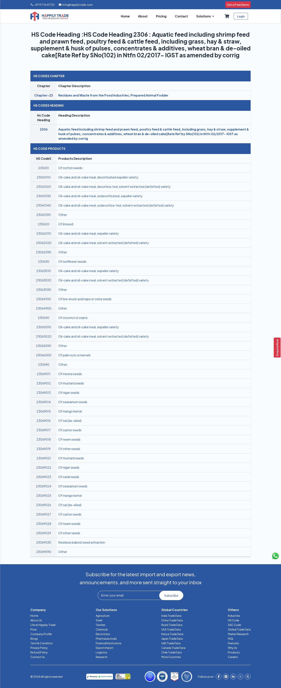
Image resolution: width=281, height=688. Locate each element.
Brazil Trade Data (171, 624)
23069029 (43, 533)
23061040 (43, 205)
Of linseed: (66, 224)
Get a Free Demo (238, 4)
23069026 (43, 505)
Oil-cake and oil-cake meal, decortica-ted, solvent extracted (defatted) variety (114, 187)
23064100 (43, 299)
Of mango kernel (70, 411)
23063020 (43, 280)
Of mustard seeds (71, 383)
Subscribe (171, 595)
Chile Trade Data (171, 652)
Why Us (232, 647)
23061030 (43, 196)
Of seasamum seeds (72, 402)
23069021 (44, 458)
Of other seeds (69, 449)
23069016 (44, 421)
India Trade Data (171, 615)
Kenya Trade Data (172, 634)
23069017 (44, 430)
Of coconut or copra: (73, 318)
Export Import (105, 647)
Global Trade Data (239, 629)
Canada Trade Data (173, 647)
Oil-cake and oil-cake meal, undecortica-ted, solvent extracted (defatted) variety (116, 205)
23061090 (43, 215)
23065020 (43, 336)
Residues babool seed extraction (81, 542)
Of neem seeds (69, 439)
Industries (234, 615)
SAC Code (234, 624)
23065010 (43, 327)
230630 (43, 261)
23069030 (43, 542)
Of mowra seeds (70, 374)
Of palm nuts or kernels (74, 355)
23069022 (43, 467)
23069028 (43, 524)
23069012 (44, 383)
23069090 (43, 552)
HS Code (233, 620)
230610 (43, 168)
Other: (63, 364)
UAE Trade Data (170, 643)
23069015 (44, 411)
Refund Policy (39, 652)
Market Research (238, 634)
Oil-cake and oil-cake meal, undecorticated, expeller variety (100, 196)
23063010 (43, 271)
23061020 (43, 187)
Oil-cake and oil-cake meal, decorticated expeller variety (98, 177)
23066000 (43, 355)
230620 (43, 224)
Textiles (100, 624)
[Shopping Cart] (227, 16)
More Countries (171, 657)
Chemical (102, 629)
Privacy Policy (39, 647)
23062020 (43, 243)
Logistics (101, 652)
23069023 (43, 477)
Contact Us (37, 657)
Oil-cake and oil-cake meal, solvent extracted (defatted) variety (103, 243)
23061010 (44, 177)
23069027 (43, 514)
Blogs (34, 638)
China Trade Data (172, 620)
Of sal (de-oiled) (69, 421)
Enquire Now (277, 347)
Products (234, 652)
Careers (233, 657)
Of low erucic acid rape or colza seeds (84, 299)
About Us (36, 620)
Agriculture (103, 615)
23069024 (43, 486)
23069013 (44, 393)
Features (233, 643)
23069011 (43, 374)
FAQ (230, 638)
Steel (99, 620)
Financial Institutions (108, 643)
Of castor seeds (69, 430)
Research (101, 657)
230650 (43, 318)
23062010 (43, 233)
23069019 (44, 449)
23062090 (43, 252)
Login (241, 16)
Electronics (103, 634)
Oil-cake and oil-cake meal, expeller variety (88, 233)
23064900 (43, 308)
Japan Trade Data (172, 638)
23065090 (43, 346)
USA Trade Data (171, 629)
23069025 (43, 496)
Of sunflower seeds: (72, 261)
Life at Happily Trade (43, 624)
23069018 (44, 439)
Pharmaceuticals (106, 638)
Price (33, 629)
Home (34, 615)
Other (62, 215)
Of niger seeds (68, 393)
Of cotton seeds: (70, 168)
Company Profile (41, 634)
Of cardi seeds (68, 477)
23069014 (43, 402)
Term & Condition (41, 643)
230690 (43, 364)
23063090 (43, 290)
